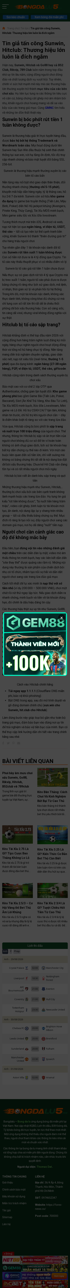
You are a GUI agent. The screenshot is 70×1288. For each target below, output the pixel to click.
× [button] (61, 617)
